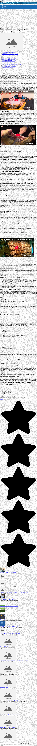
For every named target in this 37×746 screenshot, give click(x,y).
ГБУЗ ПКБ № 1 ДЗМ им (4, 687)
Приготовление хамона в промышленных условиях (10, 55)
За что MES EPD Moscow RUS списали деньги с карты (9, 606)
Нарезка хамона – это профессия (7, 63)
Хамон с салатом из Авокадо (6, 65)
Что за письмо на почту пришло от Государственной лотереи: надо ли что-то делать (14, 673)
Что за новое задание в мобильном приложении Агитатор (9, 626)
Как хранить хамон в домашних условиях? (9, 60)
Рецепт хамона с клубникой (6, 62)
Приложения (4, 8)
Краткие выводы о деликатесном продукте (9, 66)
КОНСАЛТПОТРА (3, 2)
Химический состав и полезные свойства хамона (10, 57)
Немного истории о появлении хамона (8, 52)
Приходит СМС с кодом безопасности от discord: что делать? (10, 619)
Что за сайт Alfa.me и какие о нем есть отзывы (7, 599)
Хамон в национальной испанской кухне (8, 61)
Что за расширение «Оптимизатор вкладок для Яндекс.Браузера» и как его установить (14, 660)
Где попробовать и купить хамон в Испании (9, 58)
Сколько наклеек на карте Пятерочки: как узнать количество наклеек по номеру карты (14, 592)
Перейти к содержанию (4, 0)
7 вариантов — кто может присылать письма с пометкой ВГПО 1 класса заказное (13, 585)
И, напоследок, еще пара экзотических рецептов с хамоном (11, 64)
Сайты (3, 7)
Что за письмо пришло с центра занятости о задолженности (10, 714)
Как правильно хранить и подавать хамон (9, 59)
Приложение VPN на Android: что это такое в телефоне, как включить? (11, 646)
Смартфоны (4, 6)
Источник (1, 399)
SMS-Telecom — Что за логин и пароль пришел (8, 572)
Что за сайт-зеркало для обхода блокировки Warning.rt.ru (9, 700)
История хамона (4, 53)
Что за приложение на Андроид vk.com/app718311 (8, 727)
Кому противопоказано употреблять (8, 67)
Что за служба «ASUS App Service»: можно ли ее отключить (10, 633)
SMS (2, 5)
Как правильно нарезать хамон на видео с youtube (10, 54)
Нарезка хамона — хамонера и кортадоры (9, 56)
